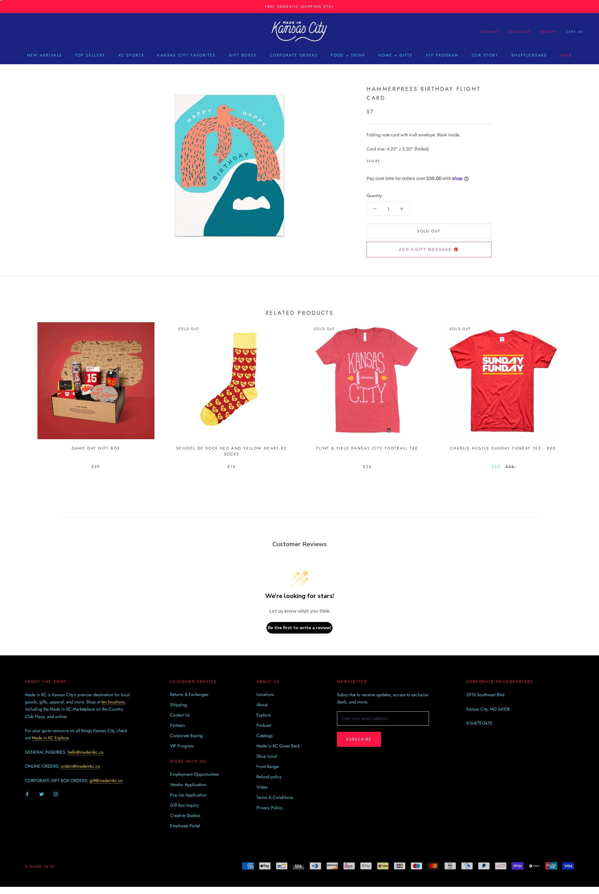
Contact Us (180, 715)
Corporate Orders (294, 55)
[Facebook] (386, 159)
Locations (519, 31)
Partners (177, 725)
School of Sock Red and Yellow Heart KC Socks (231, 451)
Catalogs (264, 735)
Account (489, 31)
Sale (566, 55)
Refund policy (269, 777)
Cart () (574, 31)
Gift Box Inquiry (184, 805)
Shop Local (266, 756)
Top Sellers (90, 55)
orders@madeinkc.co (80, 766)
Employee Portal (185, 826)
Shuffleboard (529, 55)
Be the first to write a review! (299, 628)
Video (262, 787)
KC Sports (131, 55)
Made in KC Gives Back (278, 746)
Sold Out (429, 231)
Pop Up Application (188, 795)
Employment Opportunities (194, 774)
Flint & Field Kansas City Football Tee (367, 448)
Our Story (485, 55)
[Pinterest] (402, 159)
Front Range (267, 766)
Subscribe (359, 739)
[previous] (19, 389)
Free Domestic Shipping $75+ (299, 6)
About (261, 705)
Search (548, 31)
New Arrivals (44, 55)
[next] (579, 389)
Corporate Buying (186, 735)
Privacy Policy (269, 807)
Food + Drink (348, 55)
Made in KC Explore (50, 738)
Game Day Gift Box (96, 448)
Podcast (263, 725)
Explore (263, 715)
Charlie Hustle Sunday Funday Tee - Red (503, 448)
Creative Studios (185, 815)
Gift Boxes (243, 55)
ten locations (112, 702)
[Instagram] (56, 794)
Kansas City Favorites (186, 55)
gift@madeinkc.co (106, 780)
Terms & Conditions (274, 797)
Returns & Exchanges (189, 694)
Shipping (178, 705)
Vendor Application (188, 784)
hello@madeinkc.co (86, 752)
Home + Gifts (395, 55)
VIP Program (442, 55)
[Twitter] (394, 159)
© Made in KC (40, 866)
